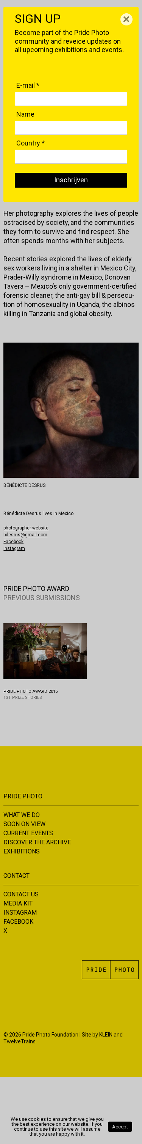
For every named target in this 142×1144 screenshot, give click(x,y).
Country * (30, 143)
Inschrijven (71, 180)
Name (25, 114)
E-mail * (27, 85)
